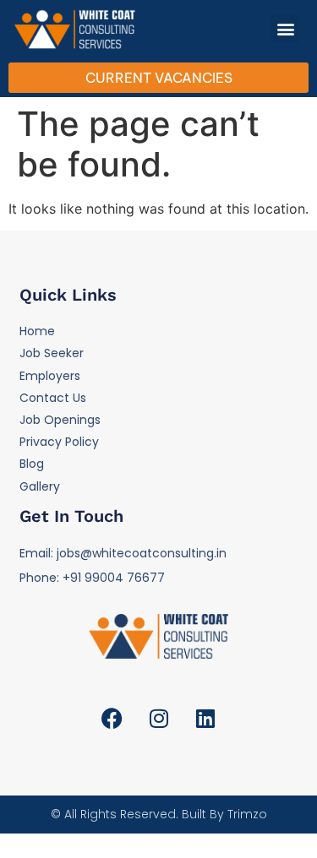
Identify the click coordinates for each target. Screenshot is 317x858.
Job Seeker (51, 353)
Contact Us (52, 397)
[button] (285, 29)
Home (37, 331)
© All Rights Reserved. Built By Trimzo (159, 814)
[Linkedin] (205, 719)
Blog (31, 463)
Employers (49, 375)
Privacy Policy (59, 441)
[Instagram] (159, 719)
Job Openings (60, 419)
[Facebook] (112, 719)
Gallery (39, 486)
